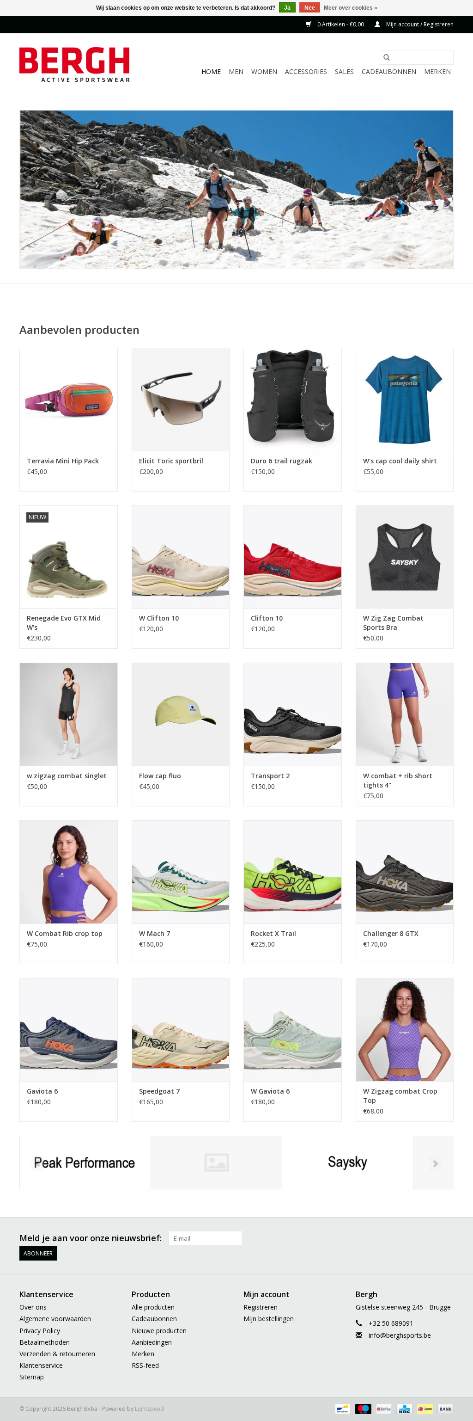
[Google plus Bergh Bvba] (379, 1238)
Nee (309, 8)
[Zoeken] (387, 57)
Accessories (306, 71)
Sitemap (31, 1376)
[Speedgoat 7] (181, 1029)
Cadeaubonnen (389, 71)
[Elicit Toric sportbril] (181, 399)
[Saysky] (347, 1162)
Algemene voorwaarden (55, 1318)
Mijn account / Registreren (419, 24)
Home (211, 71)
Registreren (260, 1307)
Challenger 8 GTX (390, 933)
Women (264, 71)
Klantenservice (41, 1365)
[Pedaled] (216, 1162)
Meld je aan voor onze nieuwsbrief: (90, 1238)
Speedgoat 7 (159, 1091)
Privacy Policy (39, 1330)
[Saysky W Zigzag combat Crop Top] (405, 1029)
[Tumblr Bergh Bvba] (429, 1238)
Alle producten (153, 1307)
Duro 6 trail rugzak (281, 460)
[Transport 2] (292, 714)
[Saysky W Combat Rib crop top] (68, 871)
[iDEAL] (424, 1408)
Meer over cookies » (350, 8)
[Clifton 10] (292, 557)
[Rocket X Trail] (292, 871)
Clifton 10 (267, 618)
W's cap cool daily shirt (400, 460)
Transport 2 (270, 775)
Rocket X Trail (273, 933)
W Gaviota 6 (270, 1091)
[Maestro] (362, 1408)
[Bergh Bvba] (76, 64)
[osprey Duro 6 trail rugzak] (292, 399)
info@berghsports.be (400, 1335)
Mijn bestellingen (268, 1318)
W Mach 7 (154, 933)
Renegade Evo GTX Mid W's (64, 623)
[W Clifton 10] (181, 557)
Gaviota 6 (42, 1091)
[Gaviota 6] (68, 1029)
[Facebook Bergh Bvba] (346, 1238)
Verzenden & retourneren (57, 1353)
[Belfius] (383, 1408)
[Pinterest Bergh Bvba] (396, 1238)
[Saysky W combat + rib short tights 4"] (405, 714)
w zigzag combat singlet (67, 775)
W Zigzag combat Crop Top (400, 1096)
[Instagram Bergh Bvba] (446, 1238)
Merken (437, 71)
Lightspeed (149, 1409)
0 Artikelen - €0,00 (340, 24)
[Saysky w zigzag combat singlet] (68, 714)
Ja (287, 8)
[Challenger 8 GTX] (405, 871)
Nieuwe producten (159, 1330)
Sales (344, 71)
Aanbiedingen (152, 1342)
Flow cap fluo (160, 775)
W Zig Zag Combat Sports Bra (393, 623)
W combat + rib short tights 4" (397, 780)
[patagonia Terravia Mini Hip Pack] (68, 399)
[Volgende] (435, 1163)
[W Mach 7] (181, 871)
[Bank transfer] (444, 1408)
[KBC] (403, 1408)
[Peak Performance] (85, 1162)
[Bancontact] (341, 1408)
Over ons (33, 1307)
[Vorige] (37, 1163)
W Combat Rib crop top (65, 933)
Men (236, 71)
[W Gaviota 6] (292, 1029)
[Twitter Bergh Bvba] (363, 1238)
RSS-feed (145, 1365)
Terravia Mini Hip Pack (63, 460)
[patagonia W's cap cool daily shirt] (405, 399)
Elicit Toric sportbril (171, 460)
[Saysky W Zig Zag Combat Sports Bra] (405, 557)
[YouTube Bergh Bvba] (413, 1238)
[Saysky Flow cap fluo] (181, 714)
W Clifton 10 (159, 618)
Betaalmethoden (44, 1342)
